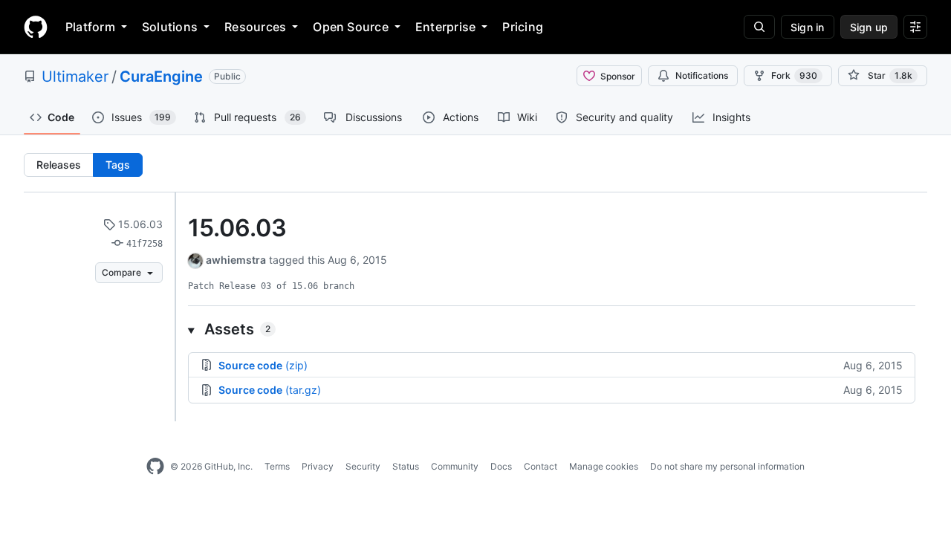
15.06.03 (139, 224)
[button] (551, 329)
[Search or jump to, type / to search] (759, 27)
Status (405, 466)
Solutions (170, 26)
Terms (277, 466)
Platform (90, 26)
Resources (255, 26)
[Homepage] (36, 27)
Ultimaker (75, 76)
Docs (501, 466)
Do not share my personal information (727, 466)
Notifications (701, 75)
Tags (118, 164)
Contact (540, 466)
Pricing (522, 26)
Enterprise (445, 26)
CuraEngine (161, 76)
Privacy (318, 466)
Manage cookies (603, 466)
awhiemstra (236, 259)
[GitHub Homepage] (155, 466)
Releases (58, 164)
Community (454, 466)
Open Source (351, 26)
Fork (794, 75)
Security (362, 466)
